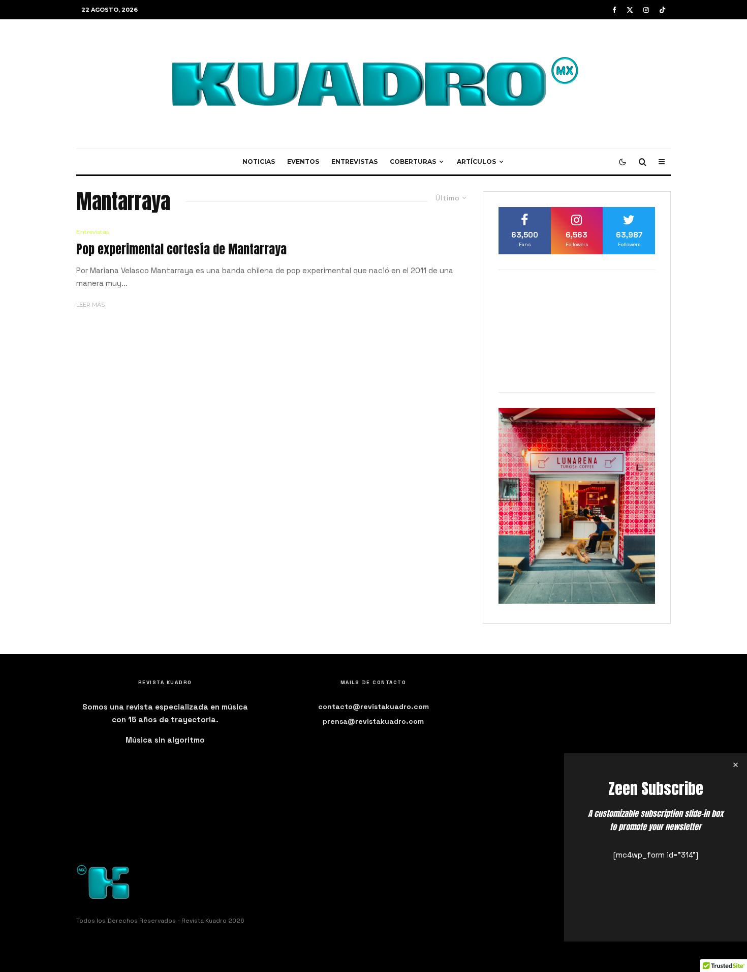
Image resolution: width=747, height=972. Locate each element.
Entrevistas (354, 161)
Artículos (476, 161)
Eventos (303, 161)
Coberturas (413, 161)
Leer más (90, 304)
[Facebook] (614, 10)
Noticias (258, 161)
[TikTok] (662, 10)
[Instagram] (646, 10)
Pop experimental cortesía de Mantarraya (181, 249)
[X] (629, 10)
